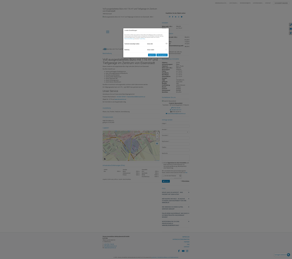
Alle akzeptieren (162, 55)
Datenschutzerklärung (129, 38)
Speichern (152, 55)
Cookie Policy (142, 38)
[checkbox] (167, 43)
